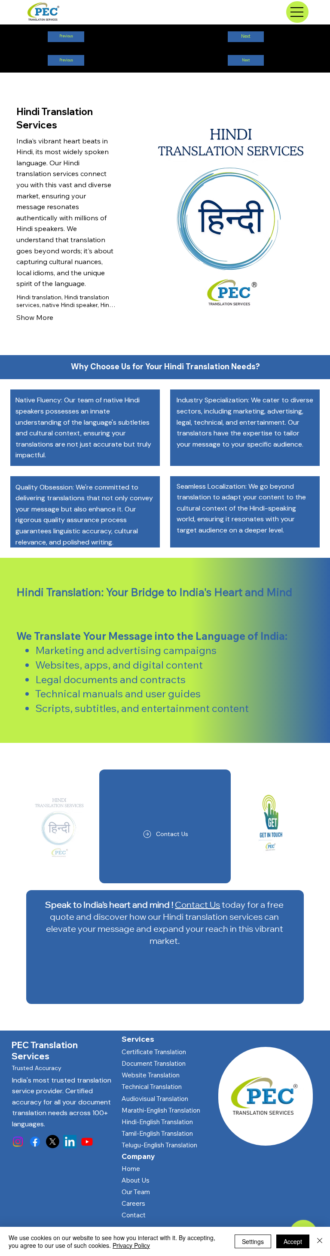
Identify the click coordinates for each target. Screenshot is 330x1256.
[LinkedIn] (69, 1141)
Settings (253, 1241)
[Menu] (297, 12)
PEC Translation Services (45, 1050)
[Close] (320, 1241)
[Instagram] (17, 1141)
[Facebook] (35, 1141)
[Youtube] (87, 1141)
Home (131, 1169)
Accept (293, 1241)
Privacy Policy (131, 1245)
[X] (52, 1141)
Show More (34, 317)
